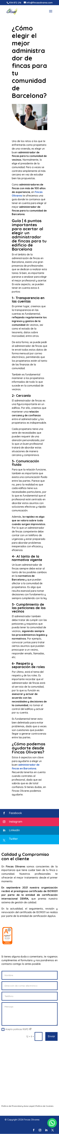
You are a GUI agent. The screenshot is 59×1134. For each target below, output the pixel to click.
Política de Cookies (44, 1106)
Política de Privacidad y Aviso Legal (17, 1106)
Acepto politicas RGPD (17, 1029)
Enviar (51, 1036)
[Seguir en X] (52, 1130)
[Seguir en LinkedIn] (46, 1130)
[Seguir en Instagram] (39, 1130)
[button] (52, 1123)
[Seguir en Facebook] (33, 1130)
